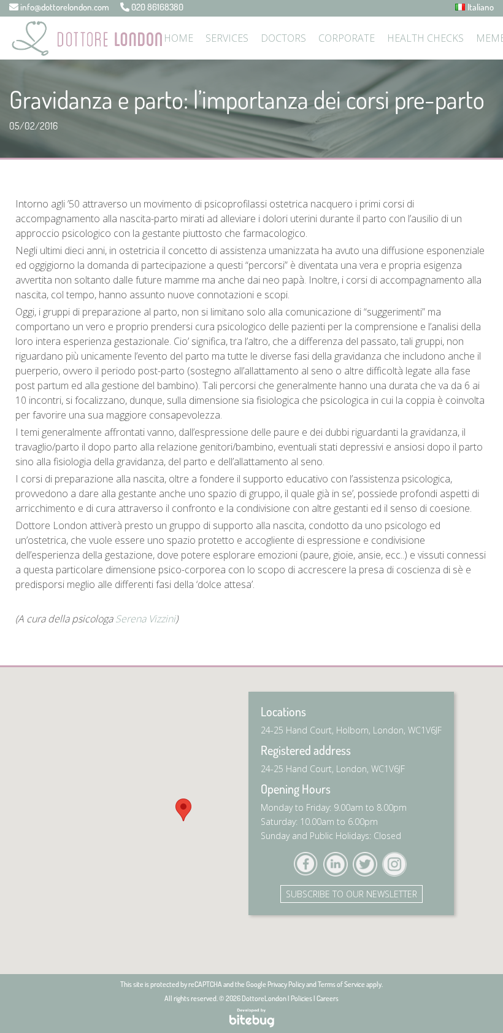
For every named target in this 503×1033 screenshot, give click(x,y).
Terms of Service (341, 984)
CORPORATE (346, 38)
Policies (301, 998)
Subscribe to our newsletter (351, 894)
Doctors (283, 38)
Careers (328, 998)
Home (178, 38)
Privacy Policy (286, 984)
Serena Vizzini (145, 618)
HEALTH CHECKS (425, 38)
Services (226, 38)
